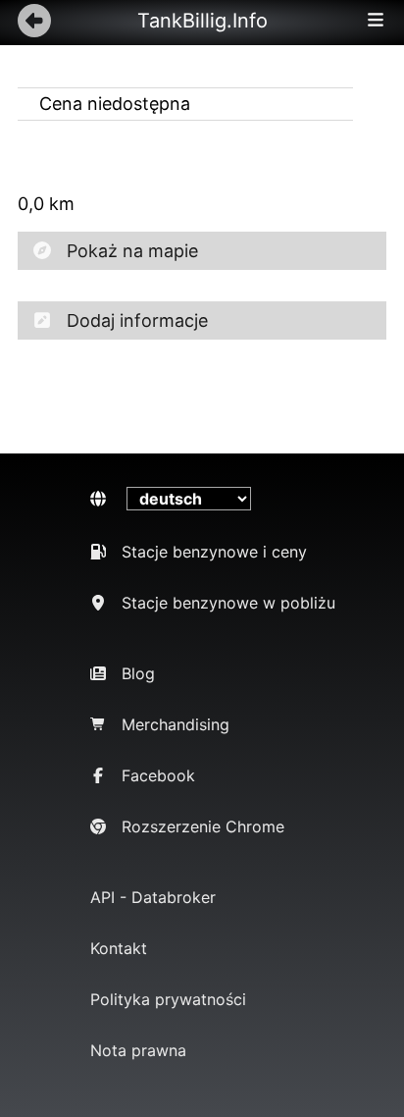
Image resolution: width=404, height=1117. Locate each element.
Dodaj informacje (137, 320)
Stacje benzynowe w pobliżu (228, 602)
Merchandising (175, 724)
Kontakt (118, 948)
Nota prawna (138, 1050)
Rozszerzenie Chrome (203, 826)
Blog (138, 673)
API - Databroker (153, 897)
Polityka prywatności (168, 999)
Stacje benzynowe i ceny (214, 551)
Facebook (158, 775)
